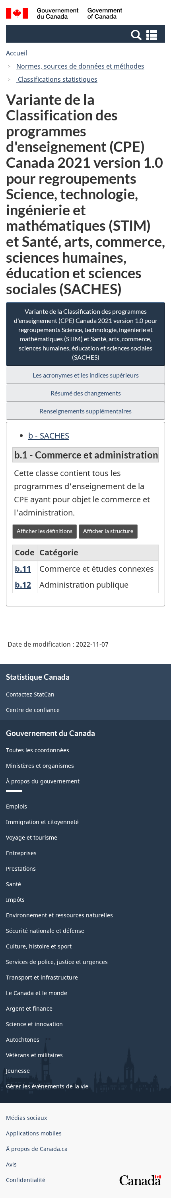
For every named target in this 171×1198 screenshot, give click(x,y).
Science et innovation (34, 1024)
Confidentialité (25, 1180)
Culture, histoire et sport (39, 946)
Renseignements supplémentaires (85, 411)
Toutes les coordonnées (37, 750)
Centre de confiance (33, 710)
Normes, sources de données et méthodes (80, 66)
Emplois (16, 806)
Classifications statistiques (56, 79)
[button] (86, 34)
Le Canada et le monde (36, 993)
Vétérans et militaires (34, 1055)
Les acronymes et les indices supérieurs (86, 375)
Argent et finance (29, 1008)
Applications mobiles (34, 1133)
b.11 (23, 568)
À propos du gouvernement (43, 781)
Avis (11, 1164)
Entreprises (21, 853)
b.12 (23, 584)
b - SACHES (48, 435)
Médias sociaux (26, 1117)
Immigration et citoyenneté (42, 822)
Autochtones (22, 1039)
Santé (13, 884)
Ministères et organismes (40, 765)
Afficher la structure (108, 530)
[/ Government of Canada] (64, 14)
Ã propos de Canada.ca (37, 1149)
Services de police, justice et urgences (57, 962)
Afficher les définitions (44, 530)
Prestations (21, 868)
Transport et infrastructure (42, 977)
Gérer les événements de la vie (47, 1086)
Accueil (16, 53)
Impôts (15, 899)
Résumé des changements (86, 393)
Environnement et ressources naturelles (59, 915)
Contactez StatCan (30, 694)
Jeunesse (18, 1070)
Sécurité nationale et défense (45, 930)
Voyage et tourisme (31, 837)
